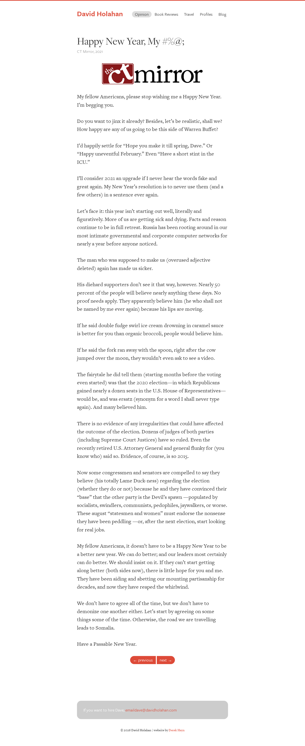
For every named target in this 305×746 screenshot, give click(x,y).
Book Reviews (166, 14)
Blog (222, 14)
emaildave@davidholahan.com (151, 710)
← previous (143, 660)
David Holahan (100, 14)
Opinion (142, 14)
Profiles (206, 14)
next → (166, 660)
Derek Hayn (177, 730)
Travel (189, 14)
